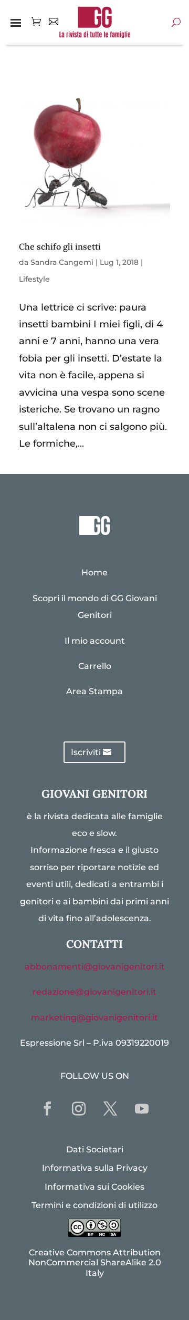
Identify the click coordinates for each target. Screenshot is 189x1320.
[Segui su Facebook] (47, 1108)
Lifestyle (34, 279)
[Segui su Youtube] (141, 1108)
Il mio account (95, 641)
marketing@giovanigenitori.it (94, 1018)
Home (94, 573)
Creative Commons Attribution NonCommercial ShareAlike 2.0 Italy (94, 1262)
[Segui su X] (110, 1108)
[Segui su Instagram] (78, 1108)
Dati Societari (94, 1149)
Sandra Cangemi (61, 262)
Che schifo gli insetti (60, 246)
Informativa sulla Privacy (95, 1168)
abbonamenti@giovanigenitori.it (95, 967)
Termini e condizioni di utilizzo (95, 1205)
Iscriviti (86, 752)
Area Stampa (94, 691)
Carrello (94, 666)
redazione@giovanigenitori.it (94, 992)
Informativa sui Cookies (94, 1187)
